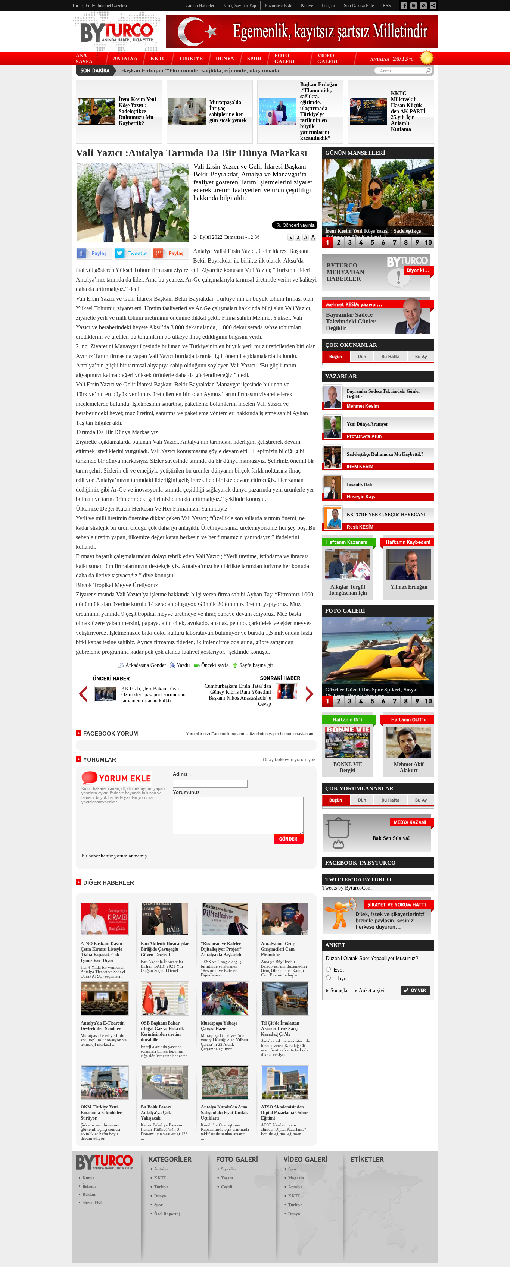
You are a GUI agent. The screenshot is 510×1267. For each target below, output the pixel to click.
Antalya (161, 1169)
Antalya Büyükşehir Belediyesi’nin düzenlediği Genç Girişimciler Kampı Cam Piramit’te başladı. (284, 968)
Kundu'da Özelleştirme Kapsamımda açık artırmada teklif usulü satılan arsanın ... (225, 1132)
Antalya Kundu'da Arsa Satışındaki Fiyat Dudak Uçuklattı (224, 1112)
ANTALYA (125, 59)
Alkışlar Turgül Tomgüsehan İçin (348, 590)
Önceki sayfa (214, 665)
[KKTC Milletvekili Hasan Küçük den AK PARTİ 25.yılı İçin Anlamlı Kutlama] (368, 123)
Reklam (89, 1194)
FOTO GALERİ (284, 59)
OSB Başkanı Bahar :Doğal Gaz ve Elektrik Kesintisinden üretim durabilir (162, 1031)
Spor (158, 1204)
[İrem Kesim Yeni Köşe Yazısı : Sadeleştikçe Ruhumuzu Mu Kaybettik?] (96, 123)
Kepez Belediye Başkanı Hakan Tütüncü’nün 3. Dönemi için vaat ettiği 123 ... (164, 1132)
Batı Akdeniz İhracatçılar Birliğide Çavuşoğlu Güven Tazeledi (165, 949)
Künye (88, 1178)
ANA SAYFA (84, 59)
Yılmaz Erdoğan (409, 587)
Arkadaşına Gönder (145, 665)
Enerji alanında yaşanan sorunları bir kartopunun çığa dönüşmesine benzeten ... (164, 1053)
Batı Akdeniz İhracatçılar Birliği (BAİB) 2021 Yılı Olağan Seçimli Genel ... (162, 966)
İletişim (89, 1186)
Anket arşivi (372, 990)
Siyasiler (228, 1169)
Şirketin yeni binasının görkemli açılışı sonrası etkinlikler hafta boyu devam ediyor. (100, 1132)
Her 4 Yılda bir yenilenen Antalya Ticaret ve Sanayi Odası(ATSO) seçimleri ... (103, 971)
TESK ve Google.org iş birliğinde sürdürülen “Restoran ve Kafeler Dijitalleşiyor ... (221, 968)
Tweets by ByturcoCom (347, 888)
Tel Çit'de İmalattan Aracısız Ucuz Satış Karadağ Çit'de (280, 1028)
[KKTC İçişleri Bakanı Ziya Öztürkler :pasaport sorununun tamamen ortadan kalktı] (105, 703)
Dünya (160, 1196)
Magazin (296, 1178)
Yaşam (227, 1178)
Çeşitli (226, 1187)
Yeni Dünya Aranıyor (367, 424)
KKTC (158, 59)
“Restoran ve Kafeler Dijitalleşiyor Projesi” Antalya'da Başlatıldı (221, 949)
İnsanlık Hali (359, 484)
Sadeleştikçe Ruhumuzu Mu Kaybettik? (385, 454)
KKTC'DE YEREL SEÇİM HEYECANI (386, 514)
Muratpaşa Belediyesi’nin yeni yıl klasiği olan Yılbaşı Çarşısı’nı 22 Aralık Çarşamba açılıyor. (224, 1042)
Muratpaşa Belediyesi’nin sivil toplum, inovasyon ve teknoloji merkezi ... (104, 1040)
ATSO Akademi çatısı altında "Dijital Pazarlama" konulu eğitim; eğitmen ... (283, 1129)
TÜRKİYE (191, 59)
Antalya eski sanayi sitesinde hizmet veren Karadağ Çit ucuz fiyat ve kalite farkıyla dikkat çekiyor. (285, 1048)
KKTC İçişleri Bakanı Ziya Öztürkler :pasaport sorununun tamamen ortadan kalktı (153, 694)
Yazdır (182, 665)
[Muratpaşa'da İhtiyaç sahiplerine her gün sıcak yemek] (187, 123)
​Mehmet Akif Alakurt (409, 767)
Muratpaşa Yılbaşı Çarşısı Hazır (219, 1025)
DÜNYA (225, 59)
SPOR (254, 59)
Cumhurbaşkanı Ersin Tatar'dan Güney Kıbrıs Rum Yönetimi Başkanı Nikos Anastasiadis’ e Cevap (238, 695)
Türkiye (161, 1187)
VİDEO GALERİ (327, 59)
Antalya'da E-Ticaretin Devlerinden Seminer (103, 1025)
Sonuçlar (339, 990)
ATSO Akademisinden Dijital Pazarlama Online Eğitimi (284, 1112)
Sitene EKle (93, 1202)
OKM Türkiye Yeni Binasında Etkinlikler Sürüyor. (101, 1112)
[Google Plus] (171, 258)
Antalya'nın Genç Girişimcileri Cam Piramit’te (278, 949)
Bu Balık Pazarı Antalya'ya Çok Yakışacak (156, 1112)
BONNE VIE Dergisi (347, 767)
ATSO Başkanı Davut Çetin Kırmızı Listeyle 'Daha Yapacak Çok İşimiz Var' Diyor (101, 952)
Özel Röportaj (167, 1213)
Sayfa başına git (255, 665)
